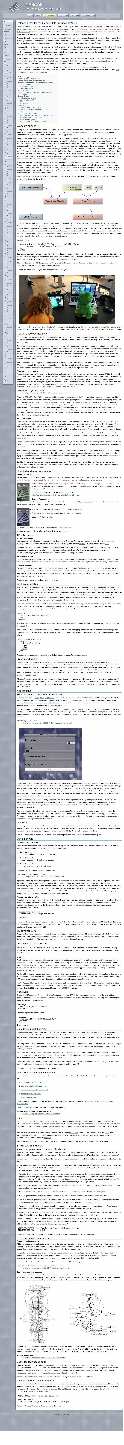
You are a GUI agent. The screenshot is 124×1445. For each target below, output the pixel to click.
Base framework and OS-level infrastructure (35, 83)
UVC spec (99, 138)
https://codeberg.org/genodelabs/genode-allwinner (41, 1114)
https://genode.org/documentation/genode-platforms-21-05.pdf (55, 495)
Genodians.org (85, 486)
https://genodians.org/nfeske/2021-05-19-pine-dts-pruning (44, 1358)
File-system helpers (26, 88)
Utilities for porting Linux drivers (31, 117)
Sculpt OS (23, 29)
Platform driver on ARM (28, 98)
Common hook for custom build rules (33, 121)
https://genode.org (85, 502)
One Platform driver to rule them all (34, 1090)
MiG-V (107, 1133)
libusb (68, 146)
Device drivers (22, 49)
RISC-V (22, 111)
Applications (23, 90)
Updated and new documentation (31, 81)
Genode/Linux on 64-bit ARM (30, 108)
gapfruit (48, 934)
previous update (72, 1159)
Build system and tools (27, 113)
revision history (68, 527)
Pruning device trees (29, 1097)
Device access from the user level (34, 1086)
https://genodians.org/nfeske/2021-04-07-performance (42, 393)
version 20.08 (77, 509)
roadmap (53, 337)
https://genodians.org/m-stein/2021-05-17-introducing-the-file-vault (47, 723)
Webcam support (23, 32)
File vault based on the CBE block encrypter (63, 38)
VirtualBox (23, 94)
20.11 (52, 698)
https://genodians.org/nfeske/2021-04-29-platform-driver (43, 876)
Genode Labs (64, 1415)
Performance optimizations (83, 67)
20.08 (47, 698)
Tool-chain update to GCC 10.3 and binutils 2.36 (37, 115)
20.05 (42, 698)
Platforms (35, 49)
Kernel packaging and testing (32, 1082)
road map (84, 132)
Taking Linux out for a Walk (31, 1094)
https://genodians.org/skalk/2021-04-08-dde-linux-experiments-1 (46, 1268)
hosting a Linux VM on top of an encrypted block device (38, 703)
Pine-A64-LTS (71, 1076)
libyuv (88, 170)
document (95, 1234)
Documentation (8, 22)
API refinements (25, 84)
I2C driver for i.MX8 (26, 100)
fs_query (23, 662)
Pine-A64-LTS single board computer (33, 109)
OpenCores (73, 1133)
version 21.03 (101, 337)
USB (21, 102)
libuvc (108, 141)
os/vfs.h (82, 544)
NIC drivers (23, 104)
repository (48, 1138)
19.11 (107, 544)
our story (43, 1076)
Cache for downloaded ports (30, 119)
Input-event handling (27, 86)
